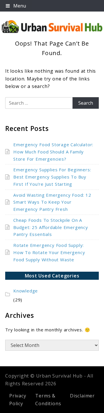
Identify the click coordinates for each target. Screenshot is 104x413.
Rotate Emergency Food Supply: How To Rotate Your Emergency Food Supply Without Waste (49, 252)
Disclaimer (82, 396)
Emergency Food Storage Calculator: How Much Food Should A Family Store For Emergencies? (53, 152)
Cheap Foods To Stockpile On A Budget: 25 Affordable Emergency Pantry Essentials (50, 227)
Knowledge (25, 291)
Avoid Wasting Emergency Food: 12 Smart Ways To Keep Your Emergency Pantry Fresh (52, 202)
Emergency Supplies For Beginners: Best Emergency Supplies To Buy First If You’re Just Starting (52, 177)
